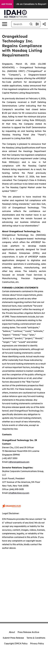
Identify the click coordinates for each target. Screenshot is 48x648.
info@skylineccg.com (18, 493)
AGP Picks (7, 4)
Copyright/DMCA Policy (16, 643)
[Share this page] (44, 24)
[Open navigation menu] (4, 24)
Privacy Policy (37, 643)
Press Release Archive (28, 632)
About (12, 632)
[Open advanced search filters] (37, 24)
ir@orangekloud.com (18, 462)
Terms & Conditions (35, 637)
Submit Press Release (13, 637)
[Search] (31, 24)
